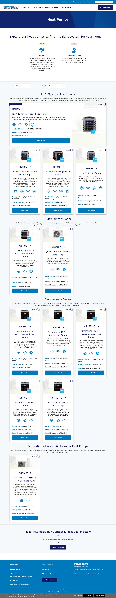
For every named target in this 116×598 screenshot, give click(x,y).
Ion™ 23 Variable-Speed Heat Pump (30, 114)
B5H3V (16, 109)
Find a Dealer (50, 580)
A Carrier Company (57, 589)
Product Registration (88, 1)
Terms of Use (87, 574)
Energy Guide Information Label (19, 584)
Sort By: (44, 86)
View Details (41, 140)
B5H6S (89, 168)
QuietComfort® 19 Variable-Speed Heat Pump (25, 253)
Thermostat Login (77, 1)
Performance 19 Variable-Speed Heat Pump (25, 334)
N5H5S (23, 397)
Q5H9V (23, 245)
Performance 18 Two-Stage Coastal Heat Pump (91, 334)
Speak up (95, 574)
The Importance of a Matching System (21, 576)
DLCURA (56, 247)
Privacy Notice (78, 574)
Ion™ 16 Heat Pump (91, 173)
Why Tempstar (14, 580)
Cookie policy (31, 596)
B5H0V (23, 166)
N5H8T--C (89, 326)
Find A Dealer (106, 7)
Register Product (14, 573)
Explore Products (15, 569)
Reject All (88, 595)
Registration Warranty (52, 7)
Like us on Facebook (50, 573)
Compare (100, 104)
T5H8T (56, 166)
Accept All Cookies (100, 595)
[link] (11, 7)
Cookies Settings (78, 595)
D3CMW (23, 473)
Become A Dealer (66, 1)
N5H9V (23, 326)
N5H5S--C (56, 397)
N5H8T (56, 327)
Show (11, 86)
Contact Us (47, 569)
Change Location (58, 547)
